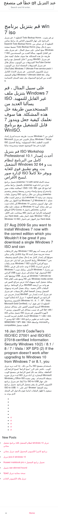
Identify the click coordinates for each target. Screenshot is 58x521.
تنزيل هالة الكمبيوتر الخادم (14, 478)
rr (11, 417)
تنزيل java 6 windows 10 (14, 456)
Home (32, 512)
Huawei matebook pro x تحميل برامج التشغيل (24, 462)
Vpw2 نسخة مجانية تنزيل (14, 473)
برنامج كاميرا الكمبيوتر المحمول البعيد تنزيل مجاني (25, 451)
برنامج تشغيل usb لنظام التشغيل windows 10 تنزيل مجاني (26, 444)
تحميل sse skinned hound (15, 467)
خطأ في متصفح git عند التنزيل (30, 2)
